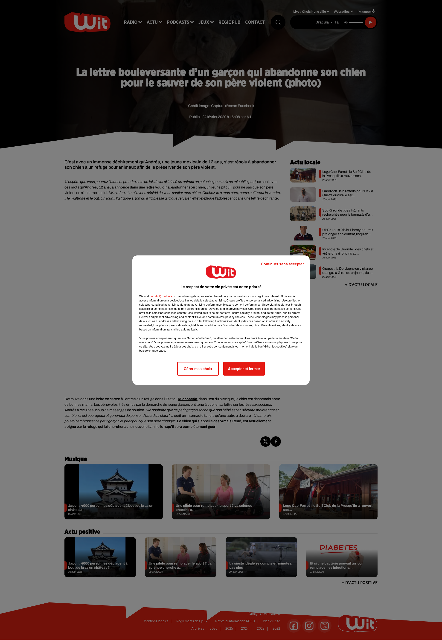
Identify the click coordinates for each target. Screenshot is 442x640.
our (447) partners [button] (161, 296)
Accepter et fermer (244, 368)
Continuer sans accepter (282, 263)
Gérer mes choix (198, 368)
